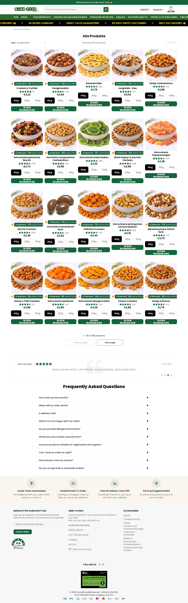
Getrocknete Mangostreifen (94, 301)
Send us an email (82, 549)
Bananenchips (94, 83)
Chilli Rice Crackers (94, 229)
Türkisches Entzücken (129, 533)
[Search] (105, 9)
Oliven (127, 523)
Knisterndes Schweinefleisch (132, 543)
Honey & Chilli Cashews (27, 301)
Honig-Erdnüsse (161, 301)
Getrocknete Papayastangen (161, 153)
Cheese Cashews (127, 301)
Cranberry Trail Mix (27, 88)
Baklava (128, 538)
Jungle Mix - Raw (127, 88)
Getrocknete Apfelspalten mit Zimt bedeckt (127, 225)
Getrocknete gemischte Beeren (27, 159)
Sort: (13, 42)
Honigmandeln (60, 88)
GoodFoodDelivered (26, 9)
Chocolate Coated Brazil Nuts (60, 228)
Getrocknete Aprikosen (60, 301)
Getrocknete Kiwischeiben (94, 157)
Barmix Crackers (27, 229)
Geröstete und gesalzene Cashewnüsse (60, 159)
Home (15, 29)
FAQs (75, 517)
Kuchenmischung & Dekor (133, 549)
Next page (110, 342)
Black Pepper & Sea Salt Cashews (127, 159)
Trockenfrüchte (132, 519)
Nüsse (127, 515)
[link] (94, 368)
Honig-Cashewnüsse (161, 83)
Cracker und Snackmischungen (134, 527)
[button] (27, 91)
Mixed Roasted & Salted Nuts (161, 230)
